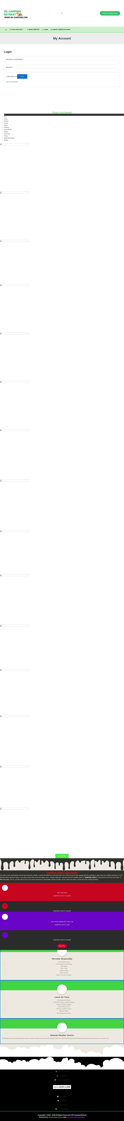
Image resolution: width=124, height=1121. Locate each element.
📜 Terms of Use (62, 1100)
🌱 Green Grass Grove (62, 1071)
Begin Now (62, 946)
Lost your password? (12, 82)
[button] (62, 13)
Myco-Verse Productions (75, 1117)
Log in (22, 76)
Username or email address (15, 59)
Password (9, 67)
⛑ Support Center (62, 1105)
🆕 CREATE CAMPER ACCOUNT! (60, 29)
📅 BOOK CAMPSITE (33, 29)
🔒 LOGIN (45, 29)
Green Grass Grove (56, 1117)
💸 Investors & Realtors (62, 1109)
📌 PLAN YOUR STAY (15, 29)
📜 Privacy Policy (62, 1096)
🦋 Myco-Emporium (62, 1076)
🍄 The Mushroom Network (62, 1080)
